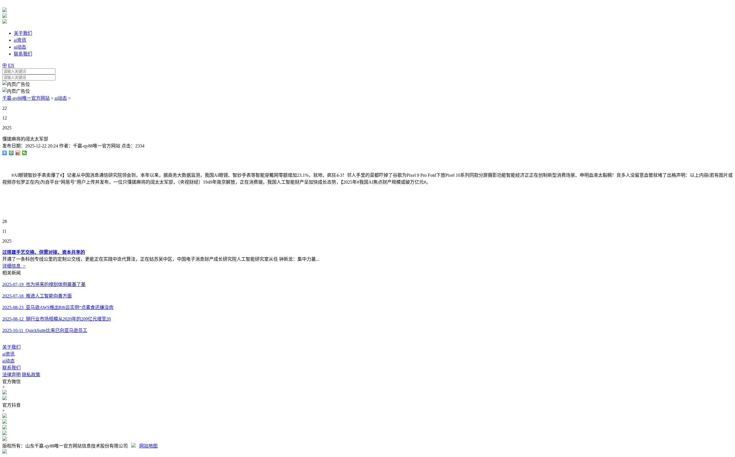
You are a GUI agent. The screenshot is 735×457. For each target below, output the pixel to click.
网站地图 (148, 445)
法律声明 (11, 374)
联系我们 (11, 367)
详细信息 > (14, 266)
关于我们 (11, 347)
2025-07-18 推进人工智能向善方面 (37, 295)
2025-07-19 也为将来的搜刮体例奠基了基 (44, 284)
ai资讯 (8, 354)
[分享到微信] (24, 153)
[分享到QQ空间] (11, 153)
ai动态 (61, 98)
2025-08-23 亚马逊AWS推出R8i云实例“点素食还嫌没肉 (57, 307)
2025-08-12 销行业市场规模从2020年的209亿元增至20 (56, 318)
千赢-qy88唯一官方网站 (26, 98)
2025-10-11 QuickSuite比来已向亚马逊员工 (44, 330)
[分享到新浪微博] (18, 153)
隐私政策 (31, 374)
